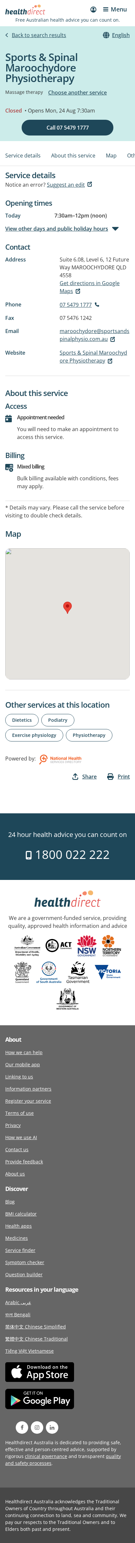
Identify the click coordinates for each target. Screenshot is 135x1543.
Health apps (18, 1226)
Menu (119, 9)
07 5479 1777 (76, 304)
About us (15, 1174)
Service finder (20, 1250)
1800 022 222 (71, 854)
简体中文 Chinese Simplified (35, 1327)
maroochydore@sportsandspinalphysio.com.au (94, 335)
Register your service (28, 1101)
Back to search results (39, 35)
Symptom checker (24, 1262)
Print (124, 776)
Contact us (17, 1149)
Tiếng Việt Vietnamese (29, 1351)
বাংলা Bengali (17, 1314)
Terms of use (19, 1113)
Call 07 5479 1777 (68, 127)
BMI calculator (21, 1214)
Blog (10, 1202)
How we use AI (21, 1137)
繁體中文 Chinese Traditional (36, 1339)
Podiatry (58, 720)
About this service (73, 155)
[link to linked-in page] (52, 1427)
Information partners (28, 1089)
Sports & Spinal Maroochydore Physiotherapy (93, 356)
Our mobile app (22, 1064)
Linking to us (19, 1077)
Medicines (16, 1238)
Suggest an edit (66, 184)
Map (111, 155)
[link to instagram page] (37, 1427)
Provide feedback (24, 1161)
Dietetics (22, 720)
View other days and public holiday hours (56, 228)
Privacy (13, 1125)
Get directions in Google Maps (90, 287)
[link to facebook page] (22, 1427)
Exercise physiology (34, 735)
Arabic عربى (18, 1302)
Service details (23, 155)
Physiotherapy (89, 735)
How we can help (24, 1052)
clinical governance (46, 1456)
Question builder (24, 1274)
